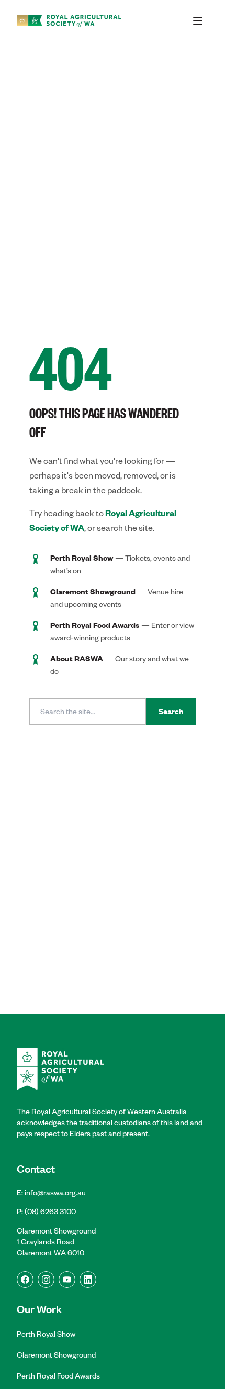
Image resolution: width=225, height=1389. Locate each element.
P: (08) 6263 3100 (46, 1211)
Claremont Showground (56, 1355)
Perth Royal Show (46, 1334)
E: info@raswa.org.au (51, 1192)
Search (171, 711)
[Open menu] (197, 20)
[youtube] (67, 1279)
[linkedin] (88, 1279)
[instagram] (46, 1279)
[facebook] (25, 1279)
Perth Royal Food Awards (58, 1376)
